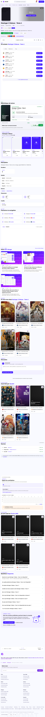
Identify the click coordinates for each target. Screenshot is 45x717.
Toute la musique (26, 694)
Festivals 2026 (25, 700)
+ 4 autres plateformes (20, 36)
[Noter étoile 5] (11, 40)
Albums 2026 (25, 691)
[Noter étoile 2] (7, 40)
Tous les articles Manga (39, 248)
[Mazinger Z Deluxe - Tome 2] (26, 147)
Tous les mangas (4, 694)
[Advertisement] (22, 90)
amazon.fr (9, 447)
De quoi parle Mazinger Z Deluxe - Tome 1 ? (11, 601)
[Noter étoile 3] (8, 40)
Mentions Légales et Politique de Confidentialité (23, 708)
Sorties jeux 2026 (26, 676)
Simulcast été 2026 (26, 683)
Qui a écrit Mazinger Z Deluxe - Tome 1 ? (10, 592)
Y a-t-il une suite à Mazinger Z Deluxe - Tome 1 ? (12, 608)
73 (6, 327)
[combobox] (20, 2)
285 (3, 355)
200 (7, 355)
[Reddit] (40, 40)
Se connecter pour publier (7, 372)
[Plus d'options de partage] (42, 40)
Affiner (6, 48)
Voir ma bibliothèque (38, 125)
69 (20, 355)
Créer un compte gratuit (8, 622)
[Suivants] (42, 135)
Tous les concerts (26, 702)
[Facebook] (36, 40)
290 (18, 327)
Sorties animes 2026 (26, 685)
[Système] (11, 715)
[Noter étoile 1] (5, 40)
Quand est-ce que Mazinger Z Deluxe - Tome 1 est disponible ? (15, 577)
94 (35, 327)
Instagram (9, 662)
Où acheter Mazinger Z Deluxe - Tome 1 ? (10, 585)
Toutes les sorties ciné (5, 679)
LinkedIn (4, 662)
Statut (42, 708)
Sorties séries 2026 (4, 683)
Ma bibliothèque (39, 106)
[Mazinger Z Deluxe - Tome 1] (7, 147)
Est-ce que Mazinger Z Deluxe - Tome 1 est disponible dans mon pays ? (16, 605)
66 (21, 327)
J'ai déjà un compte (19, 622)
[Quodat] (2, 654)
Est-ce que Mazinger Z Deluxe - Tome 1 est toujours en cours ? (15, 598)
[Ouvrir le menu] (1, 2)
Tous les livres (3, 702)
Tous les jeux (25, 679)
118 (3, 327)
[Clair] (13, 714)
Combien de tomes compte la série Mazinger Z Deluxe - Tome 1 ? (15, 588)
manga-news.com (13, 449)
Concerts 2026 (25, 698)
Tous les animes (26, 686)
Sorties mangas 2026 (4, 691)
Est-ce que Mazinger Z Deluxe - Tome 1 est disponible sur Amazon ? (16, 595)
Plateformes (11, 48)
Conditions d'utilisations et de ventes (7, 708)
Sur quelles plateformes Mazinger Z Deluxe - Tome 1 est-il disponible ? (16, 582)
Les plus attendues (4, 685)
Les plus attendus (4, 677)
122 (32, 327)
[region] (22, 147)
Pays (16, 48)
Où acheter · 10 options (31, 15)
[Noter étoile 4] (10, 40)
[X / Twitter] (34, 40)
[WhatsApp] (38, 40)
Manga (42, 8)
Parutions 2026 (3, 698)
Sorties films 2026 (4, 676)
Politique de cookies (36, 708)
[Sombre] (15, 714)
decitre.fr (9, 451)
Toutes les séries (4, 686)
